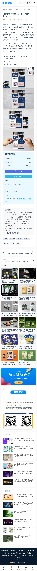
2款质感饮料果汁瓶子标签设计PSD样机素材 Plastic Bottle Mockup (9, 299)
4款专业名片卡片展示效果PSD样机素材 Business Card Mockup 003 (9, 315)
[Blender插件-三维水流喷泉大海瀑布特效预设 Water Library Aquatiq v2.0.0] (8, 505)
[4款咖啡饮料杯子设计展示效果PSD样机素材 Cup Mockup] (9, 322)
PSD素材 (12, 238)
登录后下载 (18, 171)
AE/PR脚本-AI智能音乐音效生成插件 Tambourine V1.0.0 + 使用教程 (23, 481)
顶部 (33, 569)
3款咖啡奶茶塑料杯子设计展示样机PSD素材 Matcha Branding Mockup (27, 331)
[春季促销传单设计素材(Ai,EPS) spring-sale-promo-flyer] (27, 355)
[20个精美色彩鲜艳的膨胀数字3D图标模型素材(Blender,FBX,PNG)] (8, 449)
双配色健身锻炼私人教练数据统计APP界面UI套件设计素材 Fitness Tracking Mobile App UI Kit (24, 440)
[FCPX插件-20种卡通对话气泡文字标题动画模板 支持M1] (8, 522)
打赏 (6, 243)
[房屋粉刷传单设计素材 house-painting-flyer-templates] (27, 339)
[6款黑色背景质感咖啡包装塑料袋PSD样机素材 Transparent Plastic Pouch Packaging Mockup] (27, 273)
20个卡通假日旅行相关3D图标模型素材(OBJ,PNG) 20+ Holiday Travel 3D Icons (23, 465)
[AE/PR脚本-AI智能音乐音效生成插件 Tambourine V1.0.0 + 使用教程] (8, 482)
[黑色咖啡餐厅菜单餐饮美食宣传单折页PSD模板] (8, 530)
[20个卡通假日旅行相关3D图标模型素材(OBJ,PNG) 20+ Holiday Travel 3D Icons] (8, 466)
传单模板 (19, 238)
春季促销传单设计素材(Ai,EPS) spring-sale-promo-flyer (26, 364)
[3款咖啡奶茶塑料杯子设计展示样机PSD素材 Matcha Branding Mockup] (27, 322)
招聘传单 (26, 238)
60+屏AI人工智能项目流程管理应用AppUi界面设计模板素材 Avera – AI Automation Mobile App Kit (23, 473)
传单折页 (23, 9)
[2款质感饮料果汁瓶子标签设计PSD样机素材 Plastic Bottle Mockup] (9, 290)
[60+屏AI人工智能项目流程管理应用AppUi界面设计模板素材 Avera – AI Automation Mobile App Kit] (8, 474)
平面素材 (17, 9)
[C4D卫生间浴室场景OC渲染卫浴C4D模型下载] (8, 457)
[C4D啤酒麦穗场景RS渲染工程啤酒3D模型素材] (8, 513)
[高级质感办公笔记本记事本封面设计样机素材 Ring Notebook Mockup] (27, 290)
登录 (30, 3)
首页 (11, 9)
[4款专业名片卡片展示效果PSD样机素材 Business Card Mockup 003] (9, 306)
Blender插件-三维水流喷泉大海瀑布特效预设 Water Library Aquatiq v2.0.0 (23, 504)
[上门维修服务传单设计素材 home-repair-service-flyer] (9, 339)
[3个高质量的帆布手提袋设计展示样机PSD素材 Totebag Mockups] (27, 306)
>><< (22, 199)
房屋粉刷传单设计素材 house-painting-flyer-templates (25, 348)
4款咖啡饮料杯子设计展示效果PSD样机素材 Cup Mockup (9, 331)
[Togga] (4, 19)
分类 (11, 569)
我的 (26, 569)
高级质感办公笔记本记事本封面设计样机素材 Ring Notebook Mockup (27, 299)
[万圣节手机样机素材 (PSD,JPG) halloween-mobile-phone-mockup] (8, 497)
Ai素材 (5, 238)
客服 (18, 569)
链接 (19, 243)
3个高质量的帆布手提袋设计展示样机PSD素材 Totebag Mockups (27, 315)
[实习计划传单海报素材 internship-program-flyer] (9, 355)
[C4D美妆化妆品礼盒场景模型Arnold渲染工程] (8, 538)
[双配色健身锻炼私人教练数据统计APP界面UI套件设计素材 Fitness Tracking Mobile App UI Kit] (8, 441)
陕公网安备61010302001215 (19, 562)
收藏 (13, 243)
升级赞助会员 (18, 176)
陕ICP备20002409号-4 (23, 560)
